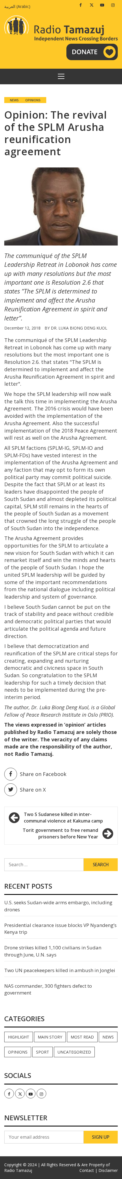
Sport (42, 1052)
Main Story (50, 1037)
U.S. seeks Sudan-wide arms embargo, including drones (58, 905)
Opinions (33, 100)
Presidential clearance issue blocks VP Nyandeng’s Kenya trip (60, 928)
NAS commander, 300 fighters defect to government (48, 989)
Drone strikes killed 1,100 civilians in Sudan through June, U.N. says (52, 951)
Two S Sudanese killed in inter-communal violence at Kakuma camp (63, 817)
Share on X (33, 789)
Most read (82, 1037)
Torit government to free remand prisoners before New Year (60, 833)
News (14, 100)
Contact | (88, 1170)
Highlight (18, 1037)
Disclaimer (108, 1170)
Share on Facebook (43, 774)
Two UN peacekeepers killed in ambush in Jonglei (59, 970)
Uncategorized (74, 1052)
